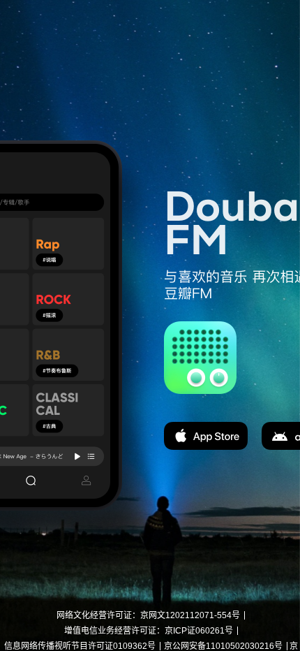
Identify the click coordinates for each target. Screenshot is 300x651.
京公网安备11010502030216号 (223, 646)
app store (206, 436)
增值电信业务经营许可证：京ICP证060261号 (148, 631)
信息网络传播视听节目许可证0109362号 (80, 646)
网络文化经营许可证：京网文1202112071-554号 (148, 615)
